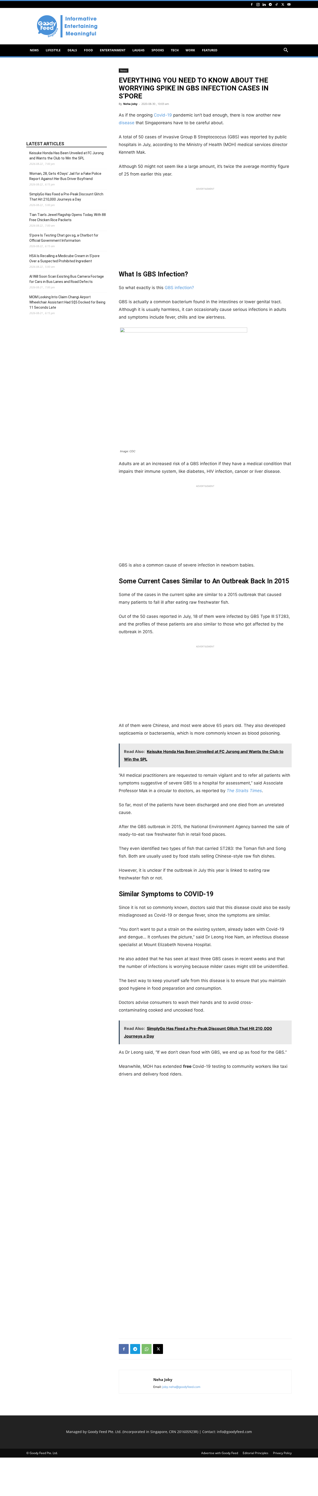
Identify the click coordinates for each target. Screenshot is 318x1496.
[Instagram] (258, 4)
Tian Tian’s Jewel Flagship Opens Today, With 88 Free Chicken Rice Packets (67, 217)
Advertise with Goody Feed (219, 1453)
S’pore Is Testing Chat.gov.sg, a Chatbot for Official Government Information (63, 237)
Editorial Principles (255, 1453)
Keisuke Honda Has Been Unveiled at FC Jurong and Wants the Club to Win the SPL (66, 155)
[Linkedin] (264, 4)
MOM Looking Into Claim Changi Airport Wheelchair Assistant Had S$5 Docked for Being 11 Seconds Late (67, 302)
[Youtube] (289, 4)
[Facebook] (251, 4)
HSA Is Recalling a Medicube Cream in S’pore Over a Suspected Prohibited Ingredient (64, 258)
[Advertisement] (201, 26)
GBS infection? (179, 287)
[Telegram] (270, 4)
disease (126, 122)
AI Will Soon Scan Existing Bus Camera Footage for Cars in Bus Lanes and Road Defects (66, 279)
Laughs (138, 50)
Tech (175, 50)
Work (190, 50)
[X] (282, 4)
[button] (286, 50)
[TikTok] (276, 4)
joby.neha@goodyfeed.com (181, 1387)
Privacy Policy (282, 1453)
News (34, 50)
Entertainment (112, 50)
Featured (209, 50)
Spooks (158, 50)
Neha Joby (130, 104)
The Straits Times (244, 790)
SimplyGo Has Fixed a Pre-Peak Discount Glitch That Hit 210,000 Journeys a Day (66, 196)
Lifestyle (53, 50)
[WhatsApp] (147, 1349)
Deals (72, 50)
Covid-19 (162, 115)
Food (88, 50)
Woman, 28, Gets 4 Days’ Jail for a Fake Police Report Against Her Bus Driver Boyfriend (65, 176)
